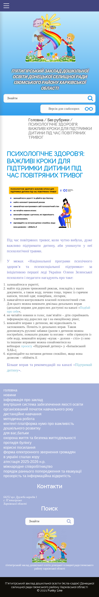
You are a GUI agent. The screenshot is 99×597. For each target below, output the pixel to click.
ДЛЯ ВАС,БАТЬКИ (16, 433)
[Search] (90, 98)
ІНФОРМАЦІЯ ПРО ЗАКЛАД (23, 400)
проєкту (26, 346)
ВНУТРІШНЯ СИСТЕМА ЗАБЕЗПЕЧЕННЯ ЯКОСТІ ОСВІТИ (43, 404)
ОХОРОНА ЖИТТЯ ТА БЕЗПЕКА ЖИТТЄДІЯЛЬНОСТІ (39, 438)
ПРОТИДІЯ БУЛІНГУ (17, 443)
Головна (10, 390)
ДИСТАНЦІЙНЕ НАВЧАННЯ (22, 414)
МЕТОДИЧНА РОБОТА (19, 419)
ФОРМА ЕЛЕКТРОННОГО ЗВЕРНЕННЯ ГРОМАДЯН (39, 452)
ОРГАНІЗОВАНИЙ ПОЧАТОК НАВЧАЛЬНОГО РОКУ (38, 409)
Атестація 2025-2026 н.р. (24, 462)
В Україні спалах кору (21, 457)
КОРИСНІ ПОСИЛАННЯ (19, 447)
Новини (9, 395)
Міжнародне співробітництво (27, 466)
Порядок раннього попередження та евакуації (42, 471)
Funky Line (55, 590)
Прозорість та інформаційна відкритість (37, 476)
